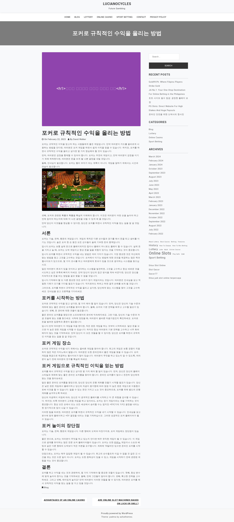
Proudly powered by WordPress (117, 513)
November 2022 (157, 213)
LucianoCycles (117, 4)
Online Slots (160, 253)
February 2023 (156, 201)
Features (181, 242)
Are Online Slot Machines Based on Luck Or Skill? (118, 502)
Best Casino (165, 242)
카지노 (117, 442)
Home (67, 17)
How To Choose (165, 246)
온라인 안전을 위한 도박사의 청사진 (166, 114)
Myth (166, 250)
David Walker (79, 139)
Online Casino (105, 17)
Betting (174, 242)
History (153, 245)
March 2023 (155, 197)
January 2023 (155, 205)
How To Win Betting (179, 246)
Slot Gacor (154, 269)
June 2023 (154, 185)
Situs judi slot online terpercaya (165, 278)
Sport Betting (125, 17)
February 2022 (156, 234)
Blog (77, 17)
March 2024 (155, 156)
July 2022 (153, 229)
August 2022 (155, 225)
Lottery (88, 17)
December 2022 (157, 209)
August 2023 (155, 177)
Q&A (183, 254)
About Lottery (154, 242)
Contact (141, 17)
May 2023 (153, 189)
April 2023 (154, 193)
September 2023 (157, 173)
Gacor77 (153, 274)
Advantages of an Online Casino (64, 500)
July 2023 (153, 181)
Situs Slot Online (157, 265)
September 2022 (157, 221)
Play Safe (176, 254)
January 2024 (155, 164)
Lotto (161, 250)
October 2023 (155, 169)
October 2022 (155, 217)
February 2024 (156, 160)
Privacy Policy (158, 17)
